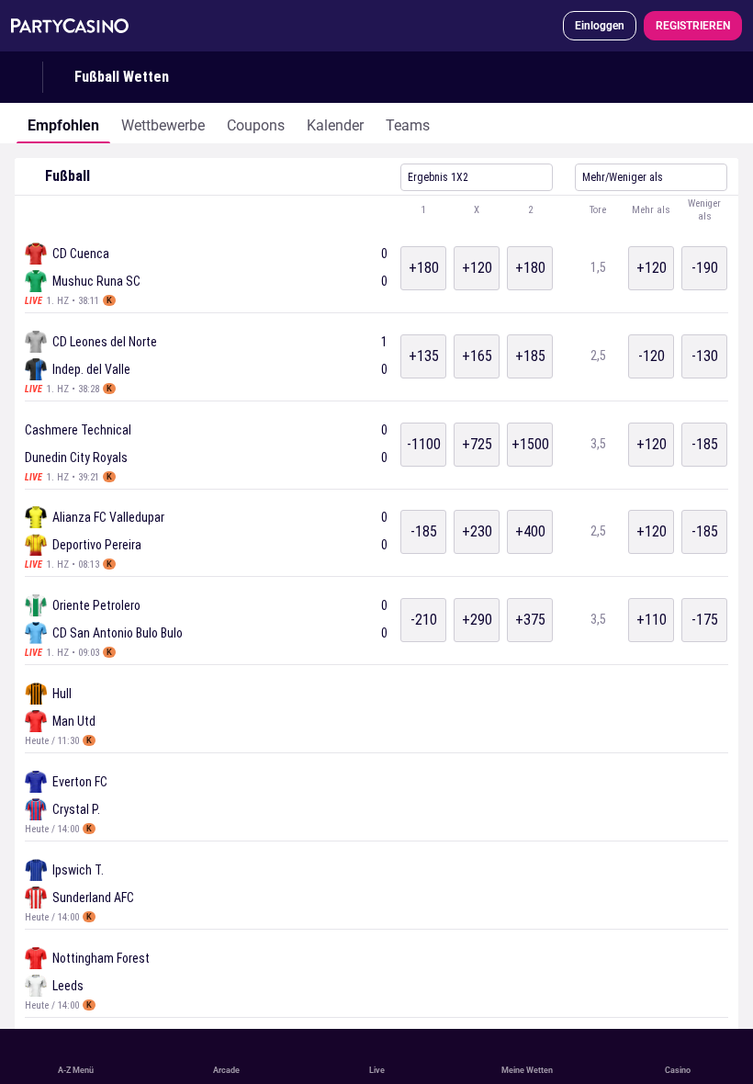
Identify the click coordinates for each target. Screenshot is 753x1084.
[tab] (63, 123)
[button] (376, 210)
